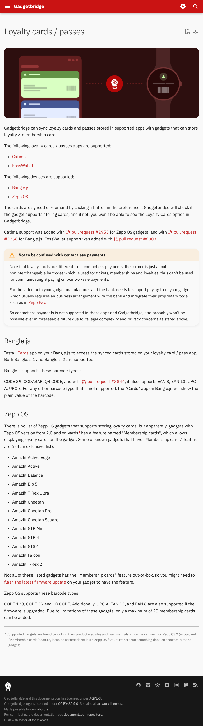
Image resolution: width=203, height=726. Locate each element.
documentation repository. (83, 714)
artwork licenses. (110, 703)
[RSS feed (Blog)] (195, 684)
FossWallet (22, 165)
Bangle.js (20, 187)
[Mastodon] (186, 684)
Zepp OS (20, 196)
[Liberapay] (167, 684)
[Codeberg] (138, 684)
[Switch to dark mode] (183, 6)
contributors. (39, 709)
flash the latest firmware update (35, 582)
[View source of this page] (187, 31)
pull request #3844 (105, 381)
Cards (23, 352)
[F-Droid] (148, 684)
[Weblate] (157, 684)
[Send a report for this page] (195, 31)
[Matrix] (176, 684)
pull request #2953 (90, 232)
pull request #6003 (137, 239)
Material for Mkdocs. (34, 720)
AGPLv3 (95, 698)
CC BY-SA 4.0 (68, 703)
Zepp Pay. (37, 302)
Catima (19, 156)
